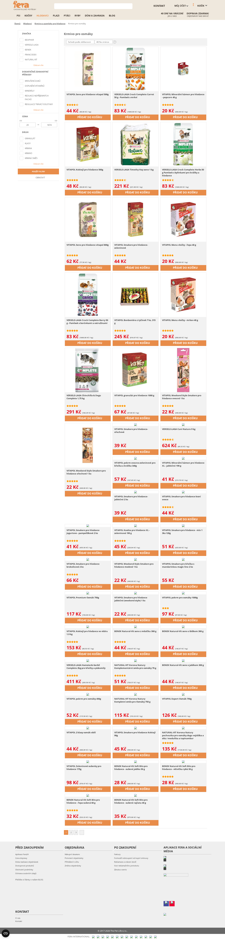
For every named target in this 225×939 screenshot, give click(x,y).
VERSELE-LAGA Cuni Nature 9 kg (178, 429)
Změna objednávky (73, 865)
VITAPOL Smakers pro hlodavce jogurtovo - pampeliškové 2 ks (83, 532)
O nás (17, 918)
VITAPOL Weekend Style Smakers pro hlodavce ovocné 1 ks (181, 397)
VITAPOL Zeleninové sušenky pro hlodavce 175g (84, 768)
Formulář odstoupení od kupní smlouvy (131, 858)
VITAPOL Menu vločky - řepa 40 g (179, 244)
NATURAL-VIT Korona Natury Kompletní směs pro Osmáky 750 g (132, 700)
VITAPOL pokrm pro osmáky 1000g (180, 597)
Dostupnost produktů (24, 865)
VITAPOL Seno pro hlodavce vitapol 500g (88, 94)
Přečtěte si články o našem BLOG (29, 879)
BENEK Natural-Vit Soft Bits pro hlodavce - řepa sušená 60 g (83, 801)
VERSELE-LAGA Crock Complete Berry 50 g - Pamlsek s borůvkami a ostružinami (87, 322)
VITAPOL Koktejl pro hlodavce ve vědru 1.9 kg (87, 633)
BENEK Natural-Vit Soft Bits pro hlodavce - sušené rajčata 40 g (131, 801)
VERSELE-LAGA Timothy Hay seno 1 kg (134, 169)
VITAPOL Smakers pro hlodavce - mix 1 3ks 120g (182, 532)
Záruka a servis (120, 869)
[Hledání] (130, 5)
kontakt (159, 5)
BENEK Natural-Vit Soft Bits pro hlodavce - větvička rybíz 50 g (178, 768)
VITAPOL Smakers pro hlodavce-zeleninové (131, 246)
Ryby (78, 15)
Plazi (56, 15)
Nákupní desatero (72, 854)
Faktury (117, 854)
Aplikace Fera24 (21, 854)
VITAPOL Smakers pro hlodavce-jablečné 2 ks (131, 498)
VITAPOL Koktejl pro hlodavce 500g (85, 169)
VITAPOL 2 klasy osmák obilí (81, 732)
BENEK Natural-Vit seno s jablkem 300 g (183, 665)
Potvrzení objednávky (74, 858)
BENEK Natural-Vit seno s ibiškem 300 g (182, 631)
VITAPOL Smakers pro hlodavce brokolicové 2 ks (83, 565)
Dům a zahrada (95, 15)
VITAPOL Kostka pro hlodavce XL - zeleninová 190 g (132, 532)
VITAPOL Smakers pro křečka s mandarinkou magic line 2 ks (178, 565)
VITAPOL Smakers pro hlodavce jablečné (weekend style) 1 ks (130, 599)
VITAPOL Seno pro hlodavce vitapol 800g (88, 244)
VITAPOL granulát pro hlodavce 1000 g (134, 395)
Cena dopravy (21, 858)
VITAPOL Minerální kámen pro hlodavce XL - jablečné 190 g (183, 464)
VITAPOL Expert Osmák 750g (177, 698)
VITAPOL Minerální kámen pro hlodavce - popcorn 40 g (183, 96)
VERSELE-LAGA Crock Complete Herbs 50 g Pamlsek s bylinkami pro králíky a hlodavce (183, 172)
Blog (112, 15)
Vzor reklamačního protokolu (126, 865)
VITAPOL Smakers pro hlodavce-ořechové (131, 431)
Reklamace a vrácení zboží (125, 862)
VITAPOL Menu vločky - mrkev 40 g (180, 320)
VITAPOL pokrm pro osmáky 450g (84, 698)
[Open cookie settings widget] (6, 933)
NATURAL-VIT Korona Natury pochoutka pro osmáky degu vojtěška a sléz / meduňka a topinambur (183, 735)
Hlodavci (43, 15)
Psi (18, 15)
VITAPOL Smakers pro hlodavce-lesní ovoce (181, 498)
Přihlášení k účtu (72, 862)
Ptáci (67, 15)
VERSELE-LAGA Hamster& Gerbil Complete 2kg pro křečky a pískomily (86, 666)
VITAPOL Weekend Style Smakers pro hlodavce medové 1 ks (134, 565)
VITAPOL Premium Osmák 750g (83, 597)
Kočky (28, 15)
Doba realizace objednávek (26, 862)
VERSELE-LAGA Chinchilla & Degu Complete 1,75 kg (84, 397)
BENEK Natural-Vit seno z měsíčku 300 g (135, 631)
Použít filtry (38, 171)
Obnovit (40, 177)
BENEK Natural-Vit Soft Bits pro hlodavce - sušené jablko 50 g (131, 768)
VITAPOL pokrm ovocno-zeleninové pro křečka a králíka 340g (134, 464)
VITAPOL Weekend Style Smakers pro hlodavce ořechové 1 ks (86, 472)
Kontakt (18, 921)
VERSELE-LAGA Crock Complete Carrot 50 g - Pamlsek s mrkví (134, 96)
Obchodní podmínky (24, 869)
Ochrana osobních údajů (25, 873)
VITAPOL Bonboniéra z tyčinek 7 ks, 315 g (134, 322)
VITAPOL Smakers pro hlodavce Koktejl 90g (134, 734)
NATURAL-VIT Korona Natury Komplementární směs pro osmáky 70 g (135, 666)
